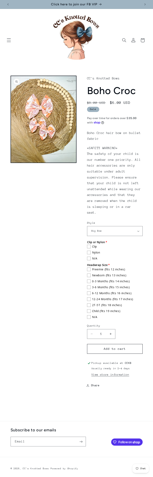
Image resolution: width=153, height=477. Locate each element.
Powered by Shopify (64, 468)
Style (91, 222)
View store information (110, 374)
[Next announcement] (145, 4)
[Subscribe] (80, 441)
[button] (8, 40)
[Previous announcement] (8, 4)
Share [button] (95, 385)
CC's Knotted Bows (36, 468)
